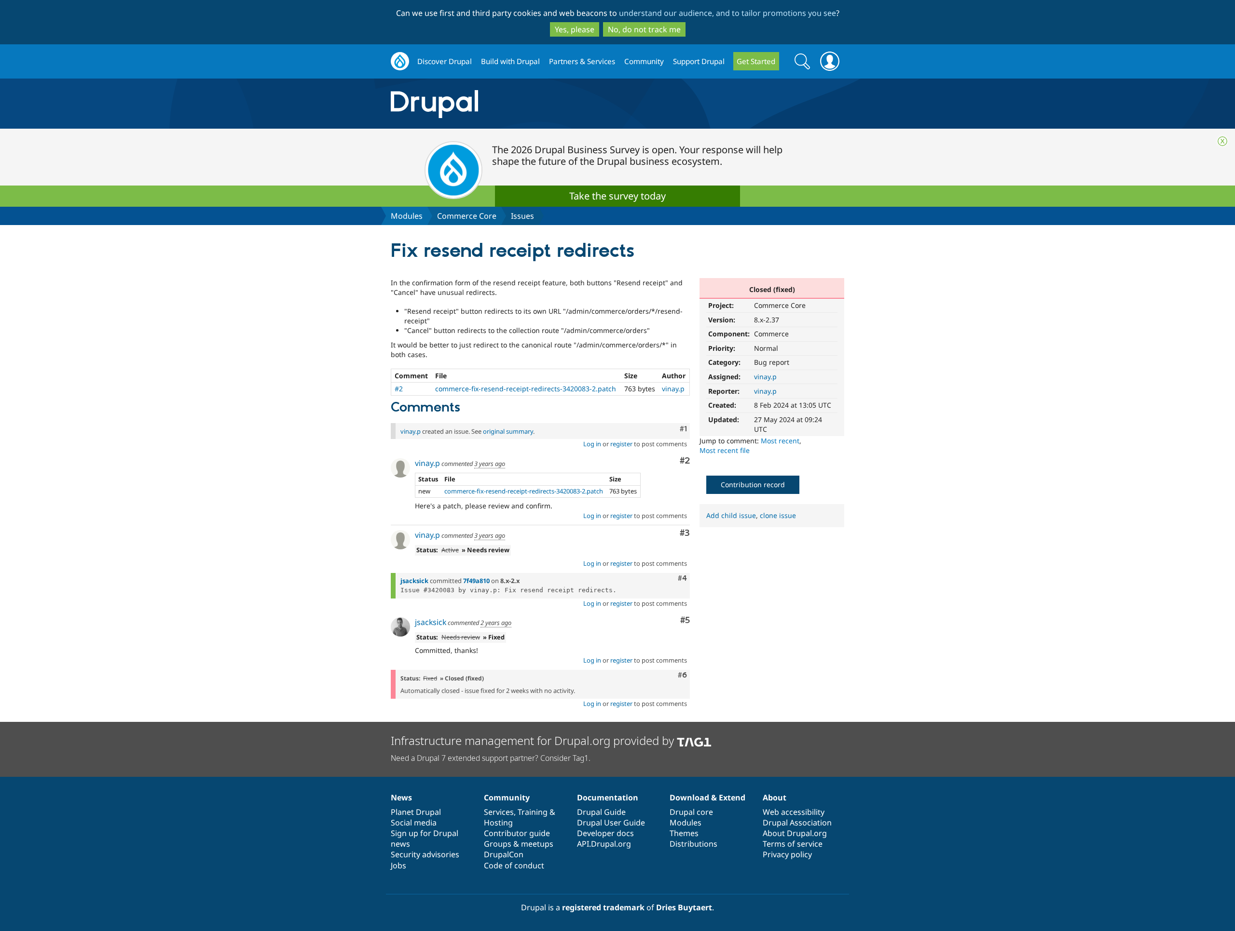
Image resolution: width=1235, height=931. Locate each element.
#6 (682, 675)
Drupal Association (797, 822)
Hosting (498, 822)
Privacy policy (787, 854)
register (621, 443)
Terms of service (793, 843)
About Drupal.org (795, 833)
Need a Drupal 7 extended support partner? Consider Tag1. (490, 758)
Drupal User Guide (611, 822)
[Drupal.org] (520, 103)
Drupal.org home (400, 61)
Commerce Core (466, 216)
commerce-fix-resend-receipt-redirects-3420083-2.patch (525, 388)
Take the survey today (617, 195)
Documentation (607, 797)
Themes (684, 833)
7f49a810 (476, 580)
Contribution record (753, 484)
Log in (592, 443)
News (401, 797)
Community (644, 61)
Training (533, 812)
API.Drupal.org (604, 843)
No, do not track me (644, 29)
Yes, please (574, 29)
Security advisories (425, 854)
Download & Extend (707, 797)
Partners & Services (582, 61)
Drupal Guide (601, 812)
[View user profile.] (400, 468)
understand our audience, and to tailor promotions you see (727, 13)
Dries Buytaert (684, 907)
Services (499, 812)
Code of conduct (514, 865)
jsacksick (414, 580)
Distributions (693, 843)
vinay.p (765, 376)
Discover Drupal (444, 61)
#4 (682, 578)
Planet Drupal (416, 812)
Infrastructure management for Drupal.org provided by (534, 740)
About (774, 797)
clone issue (778, 515)
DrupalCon (503, 854)
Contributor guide (517, 833)
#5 (685, 620)
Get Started (756, 61)
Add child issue (731, 515)
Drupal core (691, 812)
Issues (522, 216)
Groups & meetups (518, 843)
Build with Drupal (510, 61)
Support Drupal (699, 61)
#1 (683, 429)
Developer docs (605, 833)
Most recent (780, 440)
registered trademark (603, 907)
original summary (508, 431)
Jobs (398, 865)
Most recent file (725, 450)
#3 (685, 533)
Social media (414, 822)
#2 (399, 388)
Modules (407, 216)
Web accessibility (793, 812)
